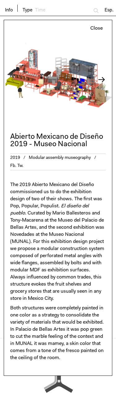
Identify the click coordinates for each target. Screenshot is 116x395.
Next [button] (85, 79)
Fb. (13, 166)
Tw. (20, 166)
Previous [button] (31, 79)
